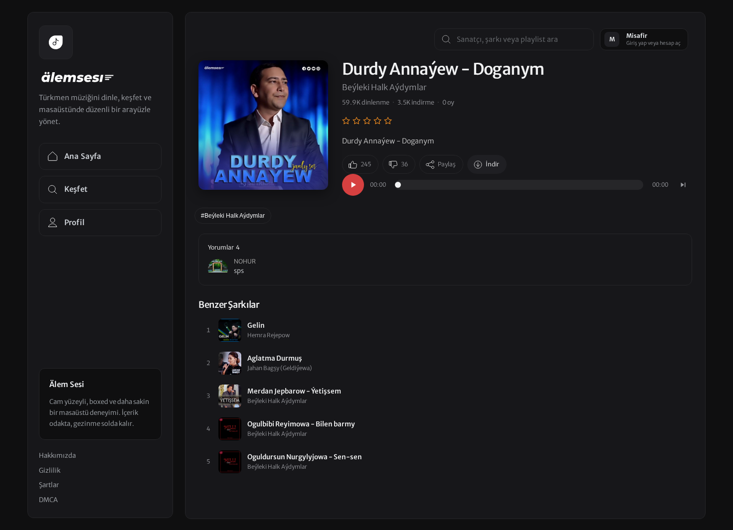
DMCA (48, 500)
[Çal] (353, 185)
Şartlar (49, 485)
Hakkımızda (57, 455)
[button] (445, 259)
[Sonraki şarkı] (683, 185)
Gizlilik (49, 470)
